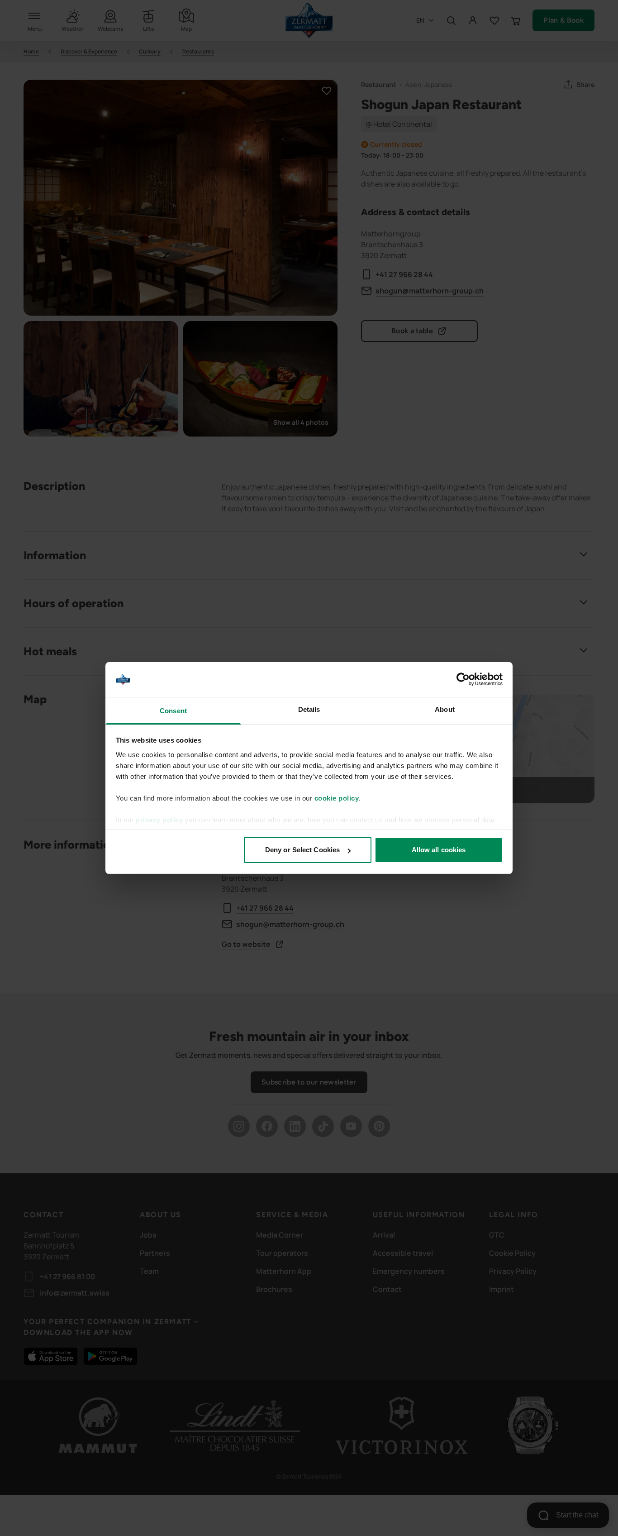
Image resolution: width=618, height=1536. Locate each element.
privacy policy (159, 820)
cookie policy (336, 798)
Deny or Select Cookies (302, 850)
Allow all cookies (439, 850)
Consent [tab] (173, 711)
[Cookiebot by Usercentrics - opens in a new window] (463, 679)
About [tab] (445, 709)
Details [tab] (309, 709)
